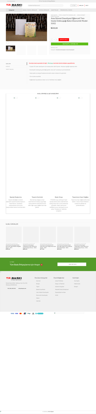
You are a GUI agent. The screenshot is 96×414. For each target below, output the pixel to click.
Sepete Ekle (64, 39)
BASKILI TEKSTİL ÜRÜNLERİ (30, 10)
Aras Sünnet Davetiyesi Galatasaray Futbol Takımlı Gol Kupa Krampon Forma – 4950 (30, 246)
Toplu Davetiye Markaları (67, 15)
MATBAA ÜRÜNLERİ (44, 10)
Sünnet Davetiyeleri (70, 49)
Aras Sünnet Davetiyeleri (61, 49)
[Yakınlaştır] (7, 42)
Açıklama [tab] (8, 63)
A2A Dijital (50, 411)
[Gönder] (62, 5)
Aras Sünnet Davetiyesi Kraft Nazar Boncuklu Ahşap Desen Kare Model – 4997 (48, 246)
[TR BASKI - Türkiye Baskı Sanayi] (16, 5)
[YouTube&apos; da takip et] (89, 1)
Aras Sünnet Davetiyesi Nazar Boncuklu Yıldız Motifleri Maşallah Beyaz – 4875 (13, 246)
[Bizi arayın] (86, 1)
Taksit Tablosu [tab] (10, 69)
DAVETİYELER (54, 10)
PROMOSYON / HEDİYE (66, 10)
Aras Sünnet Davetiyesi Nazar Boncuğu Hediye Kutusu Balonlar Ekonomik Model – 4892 (64, 246)
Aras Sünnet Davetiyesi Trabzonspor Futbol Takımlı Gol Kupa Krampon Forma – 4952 (81, 246)
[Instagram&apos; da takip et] (83, 1)
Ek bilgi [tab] (8, 66)
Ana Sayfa (54, 15)
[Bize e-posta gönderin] (85, 1)
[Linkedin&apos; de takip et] (58, 52)
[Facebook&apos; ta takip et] (82, 1)
